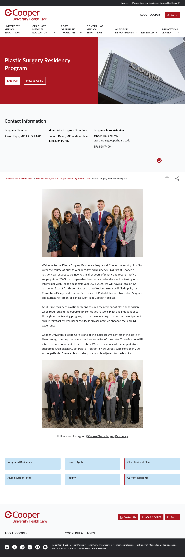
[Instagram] (159, 160)
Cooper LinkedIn (30, 547)
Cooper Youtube (45, 547)
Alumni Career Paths (19, 478)
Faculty (71, 478)
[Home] (26, 15)
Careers (124, 3)
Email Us (12, 80)
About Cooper (16, 533)
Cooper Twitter (14, 547)
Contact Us (130, 517)
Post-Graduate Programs (68, 29)
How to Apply (34, 80)
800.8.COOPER (153, 517)
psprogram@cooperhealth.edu (112, 140)
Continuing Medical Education (95, 29)
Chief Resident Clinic (139, 462)
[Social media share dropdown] (167, 178)
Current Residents (137, 478)
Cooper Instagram (22, 547)
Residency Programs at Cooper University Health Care (63, 178)
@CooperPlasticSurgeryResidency (107, 436)
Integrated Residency (20, 462)
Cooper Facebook (7, 547)
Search (174, 517)
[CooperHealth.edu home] (26, 517)
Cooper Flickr (37, 547)
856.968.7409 (102, 146)
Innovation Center (169, 31)
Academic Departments (124, 31)
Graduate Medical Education (39, 29)
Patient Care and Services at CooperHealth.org (154, 3)
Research (147, 32)
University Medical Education (12, 29)
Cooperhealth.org (80, 533)
